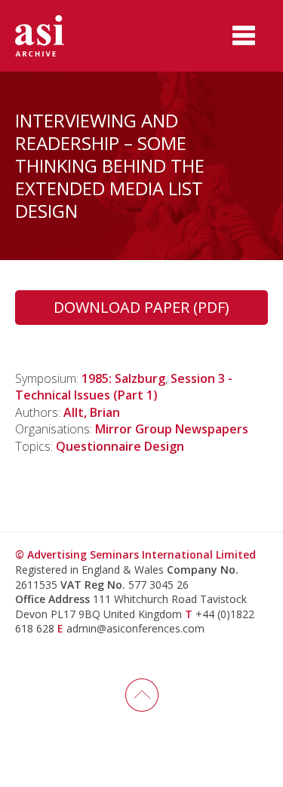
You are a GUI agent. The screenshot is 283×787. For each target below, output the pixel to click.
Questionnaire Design (120, 446)
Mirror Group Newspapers (171, 429)
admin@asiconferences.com (135, 628)
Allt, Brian (91, 412)
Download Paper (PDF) (141, 307)
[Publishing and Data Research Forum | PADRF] (53, 36)
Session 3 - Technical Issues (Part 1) (123, 386)
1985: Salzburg (123, 378)
